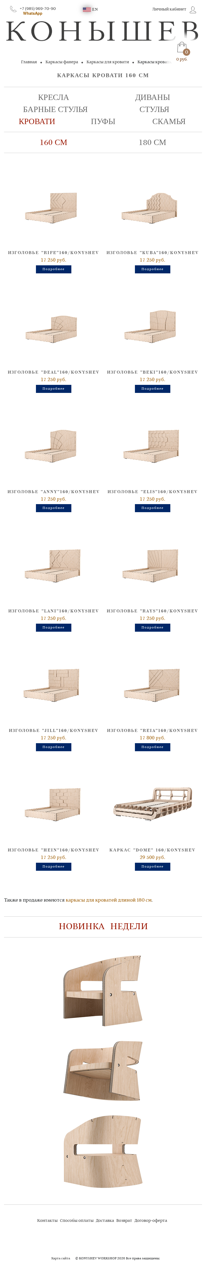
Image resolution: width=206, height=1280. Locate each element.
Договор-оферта (150, 1220)
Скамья (169, 121)
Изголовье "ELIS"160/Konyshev (153, 492)
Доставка (105, 1220)
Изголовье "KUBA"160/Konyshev (152, 253)
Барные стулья (55, 109)
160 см (53, 142)
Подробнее (53, 269)
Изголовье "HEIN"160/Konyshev (54, 850)
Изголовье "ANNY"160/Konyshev (54, 492)
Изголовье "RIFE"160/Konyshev (53, 253)
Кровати (37, 121)
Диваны (152, 97)
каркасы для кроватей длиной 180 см (109, 900)
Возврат (124, 1220)
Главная (29, 62)
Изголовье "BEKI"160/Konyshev (152, 372)
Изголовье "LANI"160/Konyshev (53, 611)
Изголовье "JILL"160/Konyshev (53, 730)
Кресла (53, 97)
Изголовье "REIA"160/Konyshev (152, 730)
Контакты (47, 1220)
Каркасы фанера (61, 62)
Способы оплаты (77, 1220)
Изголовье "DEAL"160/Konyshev (54, 372)
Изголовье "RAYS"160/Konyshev (152, 611)
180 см (152, 142)
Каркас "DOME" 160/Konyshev (152, 850)
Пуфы (103, 121)
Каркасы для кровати (107, 62)
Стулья (154, 109)
